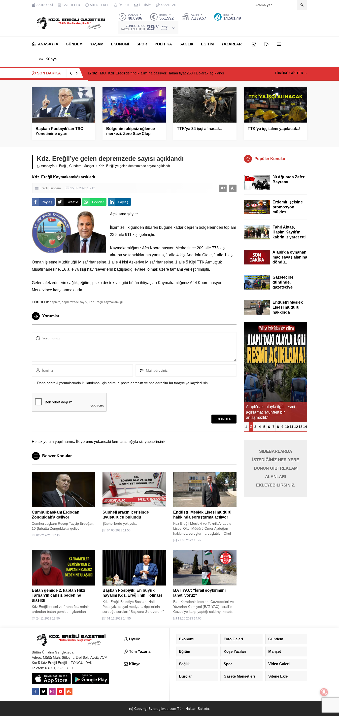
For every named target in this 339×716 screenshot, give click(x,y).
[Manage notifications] (324, 692)
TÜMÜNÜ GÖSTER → (291, 73)
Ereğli (63, 166)
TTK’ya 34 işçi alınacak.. (199, 129)
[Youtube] (60, 691)
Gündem (75, 166)
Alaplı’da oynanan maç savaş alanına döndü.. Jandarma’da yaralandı (289, 262)
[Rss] (69, 691)
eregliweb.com (164, 709)
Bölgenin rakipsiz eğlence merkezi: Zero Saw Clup (130, 131)
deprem (55, 302)
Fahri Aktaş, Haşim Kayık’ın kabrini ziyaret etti (288, 232)
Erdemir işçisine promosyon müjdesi (287, 207)
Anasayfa (48, 166)
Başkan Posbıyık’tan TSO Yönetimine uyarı (59, 131)
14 (305, 427)
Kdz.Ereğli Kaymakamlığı (106, 302)
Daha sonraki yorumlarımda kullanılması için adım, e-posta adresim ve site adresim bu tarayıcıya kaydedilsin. (123, 383)
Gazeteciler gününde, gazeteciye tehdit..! (282, 284)
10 (287, 427)
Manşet (88, 166)
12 (296, 427)
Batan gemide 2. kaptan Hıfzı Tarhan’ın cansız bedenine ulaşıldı (58, 595)
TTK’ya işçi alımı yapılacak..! (274, 129)
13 (301, 427)
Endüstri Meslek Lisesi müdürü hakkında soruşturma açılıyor (287, 312)
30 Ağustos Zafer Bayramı (288, 179)
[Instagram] (52, 691)
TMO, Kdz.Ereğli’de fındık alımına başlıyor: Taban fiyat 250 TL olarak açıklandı (156, 73)
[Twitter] (43, 691)
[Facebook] (35, 691)
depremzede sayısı (74, 302)
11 (291, 427)
